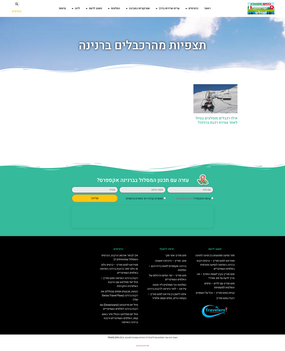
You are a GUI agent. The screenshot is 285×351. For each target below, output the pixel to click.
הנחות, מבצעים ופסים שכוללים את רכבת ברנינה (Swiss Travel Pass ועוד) (119, 296)
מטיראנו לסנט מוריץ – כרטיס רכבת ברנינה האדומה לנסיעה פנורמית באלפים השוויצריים (216, 265)
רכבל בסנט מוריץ (225, 298)
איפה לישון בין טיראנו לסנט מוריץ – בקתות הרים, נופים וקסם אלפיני (167, 296)
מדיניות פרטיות (142, 345)
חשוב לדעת (95, 8)
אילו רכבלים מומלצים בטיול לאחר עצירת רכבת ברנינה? (216, 120)
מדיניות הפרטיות (184, 198)
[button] (16, 3)
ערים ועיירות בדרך (169, 8)
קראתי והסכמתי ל (193, 198)
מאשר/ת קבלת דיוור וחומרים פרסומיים (144, 198)
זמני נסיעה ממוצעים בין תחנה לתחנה (215, 255)
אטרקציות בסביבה (139, 8)
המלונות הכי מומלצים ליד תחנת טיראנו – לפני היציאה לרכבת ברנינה (166, 287)
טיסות (62, 8)
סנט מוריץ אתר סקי (176, 255)
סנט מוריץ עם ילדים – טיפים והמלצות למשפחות (219, 286)
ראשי (207, 8)
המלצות (115, 8)
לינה (77, 8)
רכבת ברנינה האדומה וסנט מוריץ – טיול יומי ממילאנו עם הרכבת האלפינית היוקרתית (119, 282)
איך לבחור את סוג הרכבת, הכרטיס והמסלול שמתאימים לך (120, 257)
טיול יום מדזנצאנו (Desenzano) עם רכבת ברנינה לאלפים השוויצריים (119, 307)
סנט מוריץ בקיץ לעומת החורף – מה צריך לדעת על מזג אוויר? (216, 276)
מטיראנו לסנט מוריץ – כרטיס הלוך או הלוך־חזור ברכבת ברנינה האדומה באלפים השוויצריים (119, 269)
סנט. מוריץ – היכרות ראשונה (170, 261)
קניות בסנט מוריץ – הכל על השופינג (215, 293)
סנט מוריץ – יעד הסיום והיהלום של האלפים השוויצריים (167, 277)
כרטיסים (193, 8)
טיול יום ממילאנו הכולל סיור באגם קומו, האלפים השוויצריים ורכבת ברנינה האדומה (120, 318)
